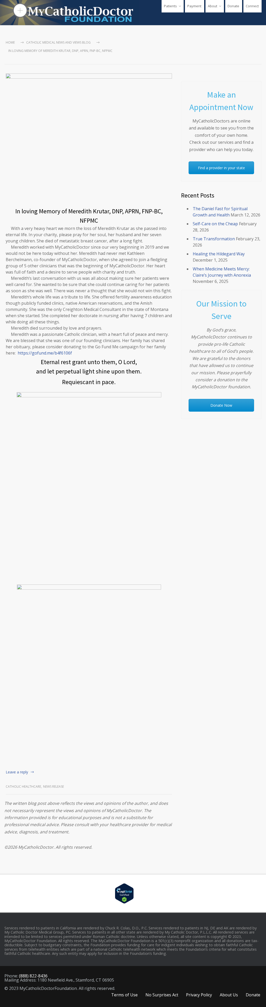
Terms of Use (124, 995)
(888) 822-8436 (33, 976)
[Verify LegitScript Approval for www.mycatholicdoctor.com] (133, 893)
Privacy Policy (199, 995)
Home (10, 42)
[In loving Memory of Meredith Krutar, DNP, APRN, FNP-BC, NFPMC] (89, 137)
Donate (233, 6)
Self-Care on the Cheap (215, 224)
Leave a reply (17, 772)
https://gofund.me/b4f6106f (45, 353)
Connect (252, 6)
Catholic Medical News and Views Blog (58, 42)
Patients (170, 6)
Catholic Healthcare (23, 786)
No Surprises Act (161, 995)
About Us (229, 995)
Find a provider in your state (221, 167)
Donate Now (221, 405)
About (212, 6)
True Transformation (214, 239)
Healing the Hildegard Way (219, 254)
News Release (53, 786)
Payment (194, 6)
